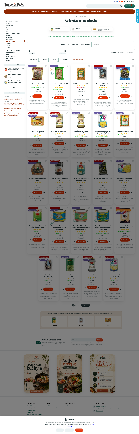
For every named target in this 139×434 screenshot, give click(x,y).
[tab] (128, 59)
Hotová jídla (9, 37)
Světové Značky (64, 11)
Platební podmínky (31, 408)
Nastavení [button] (59, 430)
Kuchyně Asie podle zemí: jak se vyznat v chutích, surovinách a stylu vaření (14, 98)
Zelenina (9, 43)
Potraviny (34, 11)
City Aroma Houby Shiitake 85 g (124, 83)
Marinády (8, 35)
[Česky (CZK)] (115, 1)
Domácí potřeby (44, 11)
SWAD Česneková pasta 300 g (92, 275)
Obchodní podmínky (32, 406)
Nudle (7, 19)
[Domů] (14, 4)
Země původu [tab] (85, 44)
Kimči (8, 47)
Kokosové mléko (10, 39)
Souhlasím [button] (79, 430)
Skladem (130, 52)
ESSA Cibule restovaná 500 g (81, 83)
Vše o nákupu (31, 403)
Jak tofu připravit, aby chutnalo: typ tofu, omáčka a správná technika (14, 114)
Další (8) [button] (85, 305)
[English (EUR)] (119, 1)
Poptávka (48, 406)
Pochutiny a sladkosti (11, 56)
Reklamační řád (30, 412)
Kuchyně (54, 11)
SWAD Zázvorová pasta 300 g (59, 131)
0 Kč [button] (130, 6)
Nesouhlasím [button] (69, 430)
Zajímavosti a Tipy (83, 11)
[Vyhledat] (121, 6)
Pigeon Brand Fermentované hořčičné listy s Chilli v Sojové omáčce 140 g (103, 227)
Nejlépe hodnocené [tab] (78, 59)
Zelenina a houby (10, 41)
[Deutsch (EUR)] (122, 1)
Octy (7, 29)
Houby (8, 45)
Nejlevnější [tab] (44, 59)
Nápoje (7, 54)
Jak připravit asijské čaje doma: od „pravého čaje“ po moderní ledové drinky (14, 109)
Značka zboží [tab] (64, 44)
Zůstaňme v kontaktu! (51, 408)
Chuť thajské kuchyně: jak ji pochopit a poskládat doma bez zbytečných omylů (14, 104)
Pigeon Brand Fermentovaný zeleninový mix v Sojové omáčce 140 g (59, 227)
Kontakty (67, 406)
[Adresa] (94, 406)
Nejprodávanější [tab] (64, 59)
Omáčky (8, 23)
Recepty (72, 11)
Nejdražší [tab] (53, 59)
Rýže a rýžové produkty (12, 21)
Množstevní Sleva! (118, 52)
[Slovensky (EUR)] (117, 1)
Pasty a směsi (9, 25)
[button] (133, 6)
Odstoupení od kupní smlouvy (34, 414)
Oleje (7, 31)
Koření (7, 27)
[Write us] (94, 411)
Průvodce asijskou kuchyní (98, 11)
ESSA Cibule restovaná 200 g (125, 131)
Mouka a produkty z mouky (13, 33)
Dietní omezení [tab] (97, 44)
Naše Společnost (70, 403)
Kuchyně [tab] (75, 44)
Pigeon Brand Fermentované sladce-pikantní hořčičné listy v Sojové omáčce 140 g (81, 227)
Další (13, 87)
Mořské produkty (10, 52)
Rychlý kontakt (99, 411)
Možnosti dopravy (31, 410)
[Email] (124, 1)
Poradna (48, 403)
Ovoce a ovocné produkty (13, 50)
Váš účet (131, 1)
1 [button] (74, 305)
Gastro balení (9, 58)
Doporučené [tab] (33, 59)
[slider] (29, 51)
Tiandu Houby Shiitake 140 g (37, 83)
